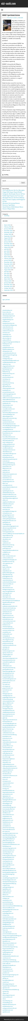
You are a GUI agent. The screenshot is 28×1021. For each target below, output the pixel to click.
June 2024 (6, 251)
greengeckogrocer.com (8, 515)
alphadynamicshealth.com (9, 965)
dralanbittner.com (7, 477)
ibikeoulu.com (5, 664)
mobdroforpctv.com (7, 578)
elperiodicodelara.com (8, 314)
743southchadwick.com (8, 440)
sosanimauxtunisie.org (8, 383)
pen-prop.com (6, 831)
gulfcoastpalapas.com (7, 798)
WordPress (12, 1019)
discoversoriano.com (7, 587)
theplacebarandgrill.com (8, 759)
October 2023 (7, 266)
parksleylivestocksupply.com (9, 559)
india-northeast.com (7, 442)
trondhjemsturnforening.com (9, 937)
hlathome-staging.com (8, 517)
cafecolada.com (6, 585)
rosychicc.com (5, 569)
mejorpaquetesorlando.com (9, 496)
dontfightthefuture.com (8, 446)
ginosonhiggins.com (7, 706)
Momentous (21, 1019)
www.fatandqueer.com (8, 852)
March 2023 (7, 279)
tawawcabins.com (6, 466)
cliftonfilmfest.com (7, 451)
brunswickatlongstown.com (9, 678)
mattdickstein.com (7, 816)
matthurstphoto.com (7, 952)
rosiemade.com (6, 489)
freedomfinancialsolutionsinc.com (11, 844)
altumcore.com (6, 785)
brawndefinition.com (7, 619)
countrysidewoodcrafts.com (9, 353)
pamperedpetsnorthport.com (9, 487)
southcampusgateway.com (9, 394)
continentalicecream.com (8, 621)
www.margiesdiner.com (8, 865)
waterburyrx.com (6, 760)
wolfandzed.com (6, 893)
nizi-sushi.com (8, 3)
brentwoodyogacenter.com (9, 879)
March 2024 (7, 256)
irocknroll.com (5, 461)
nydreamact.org (6, 364)
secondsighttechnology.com (9, 511)
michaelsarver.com (7, 513)
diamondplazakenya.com (8, 939)
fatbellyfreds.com (6, 924)
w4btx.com (5, 500)
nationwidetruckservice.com (9, 742)
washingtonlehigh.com (8, 887)
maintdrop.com (6, 379)
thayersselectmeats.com (8, 792)
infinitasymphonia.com (8, 638)
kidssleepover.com (7, 343)
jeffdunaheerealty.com (8, 840)
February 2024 (8, 258)
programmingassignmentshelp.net (11, 342)
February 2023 (8, 281)
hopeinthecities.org (7, 574)
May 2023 (6, 275)
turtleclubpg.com (6, 744)
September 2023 (8, 268)
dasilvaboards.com (7, 611)
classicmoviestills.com (7, 584)
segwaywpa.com (6, 796)
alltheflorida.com (6, 954)
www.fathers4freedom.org (8, 835)
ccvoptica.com (6, 885)
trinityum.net (5, 915)
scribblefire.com (6, 552)
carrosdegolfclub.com (7, 429)
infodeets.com (6, 321)
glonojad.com (5, 649)
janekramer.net (6, 682)
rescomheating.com (7, 1000)
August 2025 (7, 238)
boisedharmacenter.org (8, 561)
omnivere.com (6, 332)
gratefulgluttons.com (7, 576)
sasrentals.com (6, 509)
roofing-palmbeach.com (8, 444)
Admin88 (20, 17)
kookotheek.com (6, 390)
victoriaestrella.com (7, 747)
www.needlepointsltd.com (8, 868)
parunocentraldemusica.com (9, 933)
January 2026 (7, 228)
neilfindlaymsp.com (7, 753)
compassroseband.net (8, 783)
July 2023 (6, 271)
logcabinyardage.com (7, 811)
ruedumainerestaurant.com (9, 645)
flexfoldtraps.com (6, 846)
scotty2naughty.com (7, 654)
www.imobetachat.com (8, 814)
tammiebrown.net (7, 690)
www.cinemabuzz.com (8, 896)
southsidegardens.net (7, 913)
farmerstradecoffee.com (8, 809)
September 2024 (8, 245)
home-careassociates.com (9, 556)
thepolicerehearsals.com (8, 602)
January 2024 (7, 260)
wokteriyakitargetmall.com (9, 518)
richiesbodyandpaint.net (8, 316)
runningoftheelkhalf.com (8, 839)
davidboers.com (6, 812)
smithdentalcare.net (7, 1006)
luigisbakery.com (6, 889)
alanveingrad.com (7, 705)
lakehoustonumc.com (7, 820)
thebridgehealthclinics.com (9, 799)
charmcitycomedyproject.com (9, 658)
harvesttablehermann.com (9, 427)
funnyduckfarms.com (7, 971)
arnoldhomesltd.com (7, 448)
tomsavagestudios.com (8, 531)
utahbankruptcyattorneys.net (9, 459)
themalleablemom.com (8, 673)
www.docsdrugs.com (7, 863)
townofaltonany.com (7, 716)
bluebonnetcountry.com (8, 373)
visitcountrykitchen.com (8, 701)
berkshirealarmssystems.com (9, 474)
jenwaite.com (5, 973)
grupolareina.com (6, 410)
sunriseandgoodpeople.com (9, 723)
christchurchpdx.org (7, 626)
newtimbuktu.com (7, 336)
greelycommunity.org (7, 643)
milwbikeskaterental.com (8, 712)
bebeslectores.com (7, 420)
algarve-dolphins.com (7, 703)
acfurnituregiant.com (7, 329)
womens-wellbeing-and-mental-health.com (13, 533)
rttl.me (4, 999)
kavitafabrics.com (6, 736)
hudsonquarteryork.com (8, 928)
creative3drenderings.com (9, 807)
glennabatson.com (7, 613)
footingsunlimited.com (8, 859)
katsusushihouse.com (7, 641)
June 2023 (6, 273)
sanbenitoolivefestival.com (9, 582)
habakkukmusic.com (7, 822)
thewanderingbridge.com (8, 671)
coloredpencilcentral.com (8, 450)
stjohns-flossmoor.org (7, 729)
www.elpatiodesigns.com (8, 926)
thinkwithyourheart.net (8, 457)
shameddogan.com (7, 803)
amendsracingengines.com (9, 848)
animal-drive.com (6, 786)
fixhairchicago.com (7, 772)
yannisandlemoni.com (8, 479)
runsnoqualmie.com (7, 861)
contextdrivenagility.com (8, 662)
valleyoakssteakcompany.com (9, 768)
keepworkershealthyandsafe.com (10, 360)
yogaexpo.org (5, 554)
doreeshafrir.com (6, 656)
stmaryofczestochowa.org (8, 667)
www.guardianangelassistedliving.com (11, 935)
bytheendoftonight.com (8, 572)
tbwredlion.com (6, 941)
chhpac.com (5, 993)
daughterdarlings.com (7, 319)
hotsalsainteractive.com (8, 323)
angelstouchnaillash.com (8, 502)
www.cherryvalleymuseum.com (10, 412)
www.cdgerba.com (7, 932)
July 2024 (6, 249)
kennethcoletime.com (7, 675)
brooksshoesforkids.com (8, 790)
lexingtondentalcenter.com (9, 520)
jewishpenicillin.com (7, 530)
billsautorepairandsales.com (9, 943)
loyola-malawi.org (6, 567)
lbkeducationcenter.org (8, 544)
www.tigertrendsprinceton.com (10, 833)
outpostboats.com (6, 571)
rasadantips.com (6, 334)
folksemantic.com (6, 468)
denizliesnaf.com (6, 773)
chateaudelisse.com (7, 396)
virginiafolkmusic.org (7, 535)
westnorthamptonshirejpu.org (9, 401)
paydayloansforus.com (8, 347)
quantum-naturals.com (8, 945)
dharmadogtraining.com (8, 995)
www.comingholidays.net (8, 591)
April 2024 (6, 255)
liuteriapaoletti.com (7, 721)
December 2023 (8, 262)
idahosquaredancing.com (8, 464)
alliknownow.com (6, 604)
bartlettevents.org (6, 407)
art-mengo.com (6, 686)
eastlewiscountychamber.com (9, 606)
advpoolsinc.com (6, 762)
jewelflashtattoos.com (7, 368)
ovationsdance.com (7, 537)
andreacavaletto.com (7, 558)
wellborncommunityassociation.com (11, 397)
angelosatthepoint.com (8, 764)
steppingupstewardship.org (9, 883)
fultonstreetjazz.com (7, 405)
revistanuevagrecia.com (8, 651)
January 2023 (7, 282)
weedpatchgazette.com (8, 481)
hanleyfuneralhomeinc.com (9, 494)
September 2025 (8, 236)
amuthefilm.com (6, 632)
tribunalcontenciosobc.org (9, 608)
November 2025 (8, 232)
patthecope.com (6, 777)
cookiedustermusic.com (8, 732)
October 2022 (7, 288)
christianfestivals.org (7, 699)
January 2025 (7, 241)
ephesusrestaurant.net (8, 920)
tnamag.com (5, 788)
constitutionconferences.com (9, 775)
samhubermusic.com (7, 1010)
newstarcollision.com (7, 507)
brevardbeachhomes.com (8, 437)
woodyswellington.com (8, 922)
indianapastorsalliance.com (9, 766)
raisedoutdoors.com (7, 455)
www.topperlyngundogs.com (9, 837)
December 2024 (8, 243)
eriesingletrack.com (7, 485)
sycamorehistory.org (7, 902)
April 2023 (7, 277)
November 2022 (8, 286)
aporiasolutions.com (7, 794)
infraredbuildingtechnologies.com (10, 425)
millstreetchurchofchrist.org (9, 960)
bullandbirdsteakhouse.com (9, 870)
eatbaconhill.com (6, 340)
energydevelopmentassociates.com (11, 431)
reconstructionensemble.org (9, 734)
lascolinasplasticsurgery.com (9, 872)
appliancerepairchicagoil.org (9, 355)
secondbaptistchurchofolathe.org (10, 989)
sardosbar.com (6, 470)
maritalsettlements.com (8, 710)
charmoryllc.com (6, 595)
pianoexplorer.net (7, 911)
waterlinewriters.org (7, 801)
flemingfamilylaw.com (8, 980)
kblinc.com (5, 483)
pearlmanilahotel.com (7, 377)
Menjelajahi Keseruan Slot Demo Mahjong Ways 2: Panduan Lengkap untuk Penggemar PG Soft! (13, 199)
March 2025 (7, 240)
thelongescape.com (7, 693)
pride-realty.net (6, 963)
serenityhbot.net (6, 826)
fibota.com (5, 930)
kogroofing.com (6, 384)
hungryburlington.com (8, 677)
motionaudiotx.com (7, 997)
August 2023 (7, 269)
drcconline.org (6, 757)
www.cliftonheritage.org (8, 874)
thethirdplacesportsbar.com (9, 919)
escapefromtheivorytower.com (10, 438)
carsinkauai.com (6, 958)
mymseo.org (5, 991)
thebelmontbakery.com (8, 349)
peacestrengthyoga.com (8, 842)
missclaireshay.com (7, 310)
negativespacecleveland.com (9, 719)
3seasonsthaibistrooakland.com (10, 550)
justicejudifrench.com (7, 669)
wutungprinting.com (7, 708)
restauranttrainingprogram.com (10, 526)
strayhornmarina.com (7, 615)
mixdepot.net (5, 898)
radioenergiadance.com (8, 388)
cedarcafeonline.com (7, 327)
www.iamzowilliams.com (8, 907)
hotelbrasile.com (6, 403)
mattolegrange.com (7, 695)
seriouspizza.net (6, 781)
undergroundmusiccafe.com (9, 1008)
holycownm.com (6, 740)
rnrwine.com (5, 982)
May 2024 (6, 253)
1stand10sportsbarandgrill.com (10, 498)
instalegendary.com (7, 358)
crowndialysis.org (6, 524)
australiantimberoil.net (8, 422)
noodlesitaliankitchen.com (9, 362)
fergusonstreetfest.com (8, 948)
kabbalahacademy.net (8, 504)
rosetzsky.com (5, 647)
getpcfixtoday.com (7, 370)
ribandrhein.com (6, 539)
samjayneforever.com (7, 950)
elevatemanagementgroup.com (10, 974)
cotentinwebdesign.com (8, 414)
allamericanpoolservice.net (9, 528)
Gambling (6, 174)
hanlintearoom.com (7, 969)
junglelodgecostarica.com (8, 697)
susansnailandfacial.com (8, 829)
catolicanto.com (6, 543)
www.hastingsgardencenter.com (10, 909)
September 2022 (8, 290)
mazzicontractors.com (8, 917)
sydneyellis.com (6, 522)
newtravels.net (6, 345)
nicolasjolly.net (6, 636)
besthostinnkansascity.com (9, 1004)
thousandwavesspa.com (8, 749)
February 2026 (8, 227)
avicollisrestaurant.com (8, 755)
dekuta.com (5, 894)
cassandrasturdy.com (7, 580)
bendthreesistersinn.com (8, 727)
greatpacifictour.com (7, 745)
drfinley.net (5, 978)
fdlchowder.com (6, 866)
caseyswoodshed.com (7, 770)
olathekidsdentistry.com (8, 492)
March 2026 (7, 225)
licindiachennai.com (7, 317)
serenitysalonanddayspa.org (9, 325)
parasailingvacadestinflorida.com (10, 961)
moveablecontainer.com (8, 409)
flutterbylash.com (6, 967)
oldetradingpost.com (7, 416)
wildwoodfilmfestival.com (8, 399)
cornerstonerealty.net (7, 904)
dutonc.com (5, 692)
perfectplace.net (6, 548)
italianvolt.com (6, 472)
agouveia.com (5, 987)
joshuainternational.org (8, 827)
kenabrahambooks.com (8, 628)
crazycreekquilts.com (7, 623)
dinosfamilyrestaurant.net (8, 423)
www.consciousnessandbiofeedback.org (12, 906)
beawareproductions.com (8, 660)
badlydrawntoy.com (7, 818)
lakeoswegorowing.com (8, 984)
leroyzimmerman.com (8, 976)
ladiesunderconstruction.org (9, 418)
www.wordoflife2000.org (8, 463)
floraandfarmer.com (7, 433)
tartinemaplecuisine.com (8, 680)
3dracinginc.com (6, 597)
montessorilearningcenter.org (9, 946)
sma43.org (5, 876)
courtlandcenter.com (7, 751)
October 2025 (7, 234)
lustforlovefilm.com (7, 634)
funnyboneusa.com (7, 731)
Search (4, 180)
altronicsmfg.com (6, 338)
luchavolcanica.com (7, 738)
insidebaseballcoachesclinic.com (10, 956)
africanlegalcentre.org (8, 639)
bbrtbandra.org (6, 371)
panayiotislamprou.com (8, 392)
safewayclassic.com (7, 351)
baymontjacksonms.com (8, 714)
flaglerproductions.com (8, 617)
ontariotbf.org (5, 356)
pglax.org (4, 718)
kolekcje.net (5, 541)
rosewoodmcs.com (7, 900)
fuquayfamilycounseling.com (9, 986)
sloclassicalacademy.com (8, 610)
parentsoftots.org (6, 805)
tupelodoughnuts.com (7, 491)
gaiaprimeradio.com (7, 688)
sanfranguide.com (7, 593)
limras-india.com (6, 312)
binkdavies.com (6, 625)
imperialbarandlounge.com (9, 453)
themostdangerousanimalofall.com (11, 600)
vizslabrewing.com (7, 476)
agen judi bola (6, 299)
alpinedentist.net (6, 386)
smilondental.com (6, 505)
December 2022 (8, 284)
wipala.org (5, 565)
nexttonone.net (6, 824)
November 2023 (8, 264)
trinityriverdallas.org (7, 546)
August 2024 (7, 247)
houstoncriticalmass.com (8, 598)
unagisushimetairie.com (8, 366)
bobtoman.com (6, 381)
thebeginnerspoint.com (8, 589)
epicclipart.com (6, 375)
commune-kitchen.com (8, 630)
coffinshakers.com (7, 665)
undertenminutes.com (8, 330)
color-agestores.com (7, 563)
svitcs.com (5, 779)
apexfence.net (6, 1012)
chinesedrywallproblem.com (9, 725)
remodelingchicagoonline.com (10, 878)
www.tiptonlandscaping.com (9, 881)
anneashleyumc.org (7, 853)
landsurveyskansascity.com (9, 855)
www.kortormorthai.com (8, 850)
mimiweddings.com (7, 1002)
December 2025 (8, 230)
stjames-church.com (7, 652)
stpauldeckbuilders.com (8, 857)
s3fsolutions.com (6, 435)
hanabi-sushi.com (6, 891)
